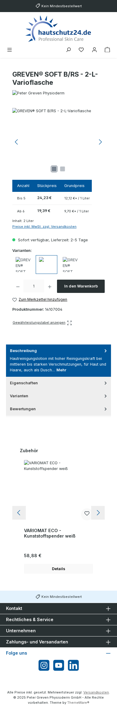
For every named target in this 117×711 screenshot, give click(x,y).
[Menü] (9, 50)
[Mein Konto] (94, 50)
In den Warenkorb (81, 286)
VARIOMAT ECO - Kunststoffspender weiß (50, 533)
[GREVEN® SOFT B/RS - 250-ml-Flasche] (70, 264)
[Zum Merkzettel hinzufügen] (87, 514)
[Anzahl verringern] (17, 286)
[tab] (58, 360)
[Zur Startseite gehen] (59, 28)
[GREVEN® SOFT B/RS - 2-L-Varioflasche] (58, 142)
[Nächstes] (100, 142)
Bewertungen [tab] (23, 409)
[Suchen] (68, 50)
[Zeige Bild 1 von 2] (54, 169)
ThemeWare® (78, 702)
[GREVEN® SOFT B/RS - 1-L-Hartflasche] (23, 264)
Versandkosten (96, 692)
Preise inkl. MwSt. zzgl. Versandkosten (44, 226)
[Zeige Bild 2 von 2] (62, 169)
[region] (58, 142)
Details (58, 569)
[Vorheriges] (16, 142)
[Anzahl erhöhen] (49, 286)
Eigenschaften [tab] (24, 383)
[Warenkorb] (107, 50)
